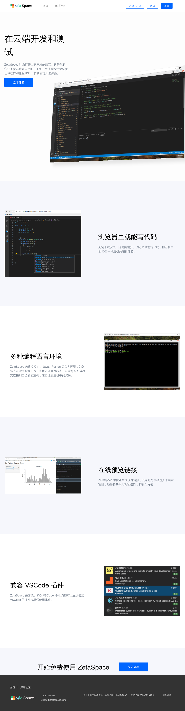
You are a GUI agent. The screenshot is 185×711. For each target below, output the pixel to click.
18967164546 (48, 695)
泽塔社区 (25, 687)
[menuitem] (45, 6)
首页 (12, 687)
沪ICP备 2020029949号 (142, 695)
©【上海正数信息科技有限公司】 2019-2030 (105, 695)
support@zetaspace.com (53, 699)
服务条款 (167, 695)
